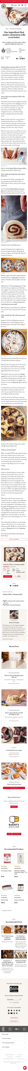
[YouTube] (11, 1013)
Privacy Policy (10, 1056)
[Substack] (16, 1013)
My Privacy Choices (20, 1058)
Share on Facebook (17, 58)
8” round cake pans (16, 286)
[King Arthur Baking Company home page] (3, 7)
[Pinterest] (19, 1010)
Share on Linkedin (22, 58)
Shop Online (5, 1034)
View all (14, 806)
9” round (3, 506)
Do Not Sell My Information (9, 1058)
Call (9, 834)
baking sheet (15, 278)
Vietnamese (9, 528)
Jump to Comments (14, 539)
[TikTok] (11, 1010)
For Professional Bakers (8, 1042)
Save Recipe (19, 576)
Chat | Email (17, 834)
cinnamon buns (20, 601)
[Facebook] (8, 1010)
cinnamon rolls (11, 601)
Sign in (19, 5)
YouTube (18, 104)
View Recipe (8, 576)
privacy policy (16, 1002)
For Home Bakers (6, 1038)
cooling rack (14, 382)
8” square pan (11, 506)
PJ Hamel (8, 50)
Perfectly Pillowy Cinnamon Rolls (10, 67)
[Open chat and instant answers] (25, 1068)
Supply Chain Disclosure (9, 1054)
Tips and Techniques (15, 29)
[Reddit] (14, 1013)
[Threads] (16, 1010)
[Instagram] (14, 1010)
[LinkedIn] (8, 1013)
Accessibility (19, 1054)
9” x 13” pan (5, 508)
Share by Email (18, 58)
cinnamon (5, 603)
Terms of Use (18, 1056)
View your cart (22, 5)
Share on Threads (24, 58)
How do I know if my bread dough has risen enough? (13, 303)
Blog (7, 29)
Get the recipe (14, 787)
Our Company (5, 1047)
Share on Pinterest (20, 58)
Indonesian (22, 528)
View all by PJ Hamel (8, 639)
